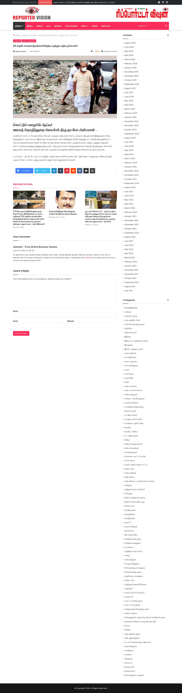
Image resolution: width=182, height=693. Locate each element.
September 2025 (132, 84)
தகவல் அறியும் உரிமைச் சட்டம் (136, 465)
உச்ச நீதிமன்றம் (130, 357)
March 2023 (130, 208)
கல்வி (127, 382)
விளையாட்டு (105, 26)
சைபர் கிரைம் (130, 460)
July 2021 (129, 291)
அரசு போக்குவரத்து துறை (134, 324)
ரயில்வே (128, 630)
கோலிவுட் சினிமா (131, 432)
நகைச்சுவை (129, 531)
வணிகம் (95, 26)
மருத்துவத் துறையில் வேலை (135, 584)
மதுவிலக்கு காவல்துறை (134, 576)
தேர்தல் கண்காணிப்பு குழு (135, 502)
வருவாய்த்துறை (131, 646)
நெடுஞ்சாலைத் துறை (133, 539)
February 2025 (131, 113)
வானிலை (128, 654)
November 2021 (131, 274)
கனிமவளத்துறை (131, 394)
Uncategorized (131, 308)
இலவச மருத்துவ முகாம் (134, 349)
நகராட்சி (128, 522)
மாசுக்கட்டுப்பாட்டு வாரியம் (135, 593)
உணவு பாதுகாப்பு (131, 361)
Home (17, 35)
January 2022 (130, 266)
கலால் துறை (129, 374)
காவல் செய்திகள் (71, 26)
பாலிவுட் (127, 555)
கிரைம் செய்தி (130, 411)
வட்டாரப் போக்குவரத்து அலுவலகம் (138, 642)
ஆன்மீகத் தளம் (131, 332)
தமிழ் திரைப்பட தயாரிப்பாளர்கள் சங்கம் (139, 481)
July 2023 (129, 191)
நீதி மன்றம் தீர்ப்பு (131, 535)
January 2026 (131, 68)
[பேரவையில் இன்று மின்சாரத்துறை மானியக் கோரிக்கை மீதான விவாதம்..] (65, 200)
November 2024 (132, 125)
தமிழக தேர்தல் (130, 473)
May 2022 (129, 249)
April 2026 (129, 55)
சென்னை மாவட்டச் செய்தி (135, 456)
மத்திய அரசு (129, 580)
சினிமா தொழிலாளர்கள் (134, 444)
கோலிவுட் (128, 427)
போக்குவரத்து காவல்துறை (135, 568)
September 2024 (132, 134)
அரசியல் (40, 26)
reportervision (20, 51)
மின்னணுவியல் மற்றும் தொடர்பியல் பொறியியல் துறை (145, 617)
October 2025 (130, 80)
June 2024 (129, 146)
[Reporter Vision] (31, 13)
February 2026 (131, 63)
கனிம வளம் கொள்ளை (133, 390)
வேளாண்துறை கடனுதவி (134, 675)
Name (15, 311)
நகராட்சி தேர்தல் (131, 526)
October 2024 (131, 130)
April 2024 (129, 154)
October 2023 (131, 179)
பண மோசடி (129, 547)
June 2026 (129, 47)
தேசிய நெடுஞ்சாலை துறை (135, 498)
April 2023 (129, 204)
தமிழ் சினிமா (130, 477)
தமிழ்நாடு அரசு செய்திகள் (135, 489)
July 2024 (129, 142)
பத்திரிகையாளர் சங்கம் (133, 551)
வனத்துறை (129, 650)
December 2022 (131, 220)
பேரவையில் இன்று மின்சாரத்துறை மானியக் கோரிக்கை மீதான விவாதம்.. (63, 212)
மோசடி (127, 626)
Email (15, 321)
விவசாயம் (128, 663)
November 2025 (131, 76)
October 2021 (130, 278)
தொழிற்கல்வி (130, 518)
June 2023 (129, 196)
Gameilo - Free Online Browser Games (35, 246)
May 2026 (129, 51)
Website (70, 321)
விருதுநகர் (129, 659)
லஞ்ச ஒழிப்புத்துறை (132, 638)
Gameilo (88, 257)
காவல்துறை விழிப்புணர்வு (134, 407)
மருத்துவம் (129, 588)
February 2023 (131, 212)
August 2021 (130, 286)
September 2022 (132, 233)
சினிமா (83, 26)
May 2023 (129, 200)
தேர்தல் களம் (130, 506)
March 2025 (130, 109)
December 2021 (131, 270)
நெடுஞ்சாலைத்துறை (132, 543)
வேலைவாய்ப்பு (130, 671)
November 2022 (131, 224)
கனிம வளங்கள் (131, 386)
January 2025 (130, 117)
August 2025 (130, 88)
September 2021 (132, 282)
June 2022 (129, 245)
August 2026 (130, 43)
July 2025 (129, 92)
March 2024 (130, 158)
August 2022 (130, 237)
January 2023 (131, 216)
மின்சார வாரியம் (131, 613)
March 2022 (130, 257)
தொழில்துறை (130, 514)
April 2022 (129, 253)
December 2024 (132, 121)
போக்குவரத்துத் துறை (133, 572)
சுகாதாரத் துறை (131, 452)
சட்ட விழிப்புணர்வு (131, 436)
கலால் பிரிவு (129, 378)
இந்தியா (30, 26)
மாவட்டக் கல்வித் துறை (133, 601)
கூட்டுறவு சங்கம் (131, 415)
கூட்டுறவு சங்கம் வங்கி (133, 419)
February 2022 (131, 262)
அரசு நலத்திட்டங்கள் (132, 320)
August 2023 (130, 187)
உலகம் (48, 26)
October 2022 (130, 229)
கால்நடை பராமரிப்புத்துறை (134, 399)
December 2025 (131, 72)
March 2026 (130, 59)
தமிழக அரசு (129, 469)
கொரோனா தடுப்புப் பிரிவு (134, 423)
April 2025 (129, 105)
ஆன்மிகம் (57, 26)
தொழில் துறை (130, 510)
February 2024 (131, 163)
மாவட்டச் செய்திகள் (28, 41)
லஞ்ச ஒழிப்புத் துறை (132, 634)
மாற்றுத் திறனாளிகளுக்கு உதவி (137, 609)
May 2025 (129, 101)
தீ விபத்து (128, 493)
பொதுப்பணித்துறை (132, 564)
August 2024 (130, 138)
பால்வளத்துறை (130, 560)
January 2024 (131, 167)
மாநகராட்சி (129, 597)
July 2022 (129, 241)
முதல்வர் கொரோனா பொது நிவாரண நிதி (140, 621)
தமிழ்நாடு (18, 26)
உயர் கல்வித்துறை (131, 365)
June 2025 (129, 96)
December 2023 (132, 171)
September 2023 (132, 183)
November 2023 (132, 175)
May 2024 (129, 150)
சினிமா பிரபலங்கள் (132, 448)
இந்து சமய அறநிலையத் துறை (136, 341)
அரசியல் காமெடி (131, 316)
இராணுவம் (129, 345)
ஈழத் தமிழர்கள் (130, 353)
